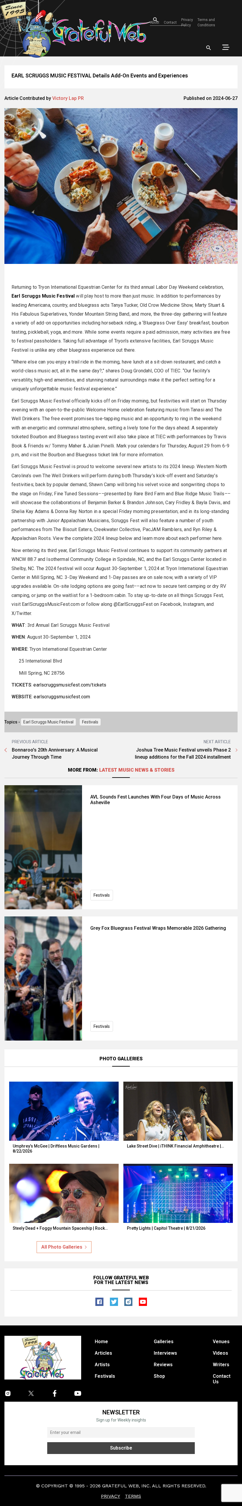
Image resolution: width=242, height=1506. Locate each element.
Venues (221, 1341)
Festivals (90, 722)
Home (101, 1341)
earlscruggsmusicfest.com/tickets (69, 685)
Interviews (165, 1353)
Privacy (110, 1496)
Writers (221, 1364)
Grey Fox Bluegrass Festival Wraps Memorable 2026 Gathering (158, 928)
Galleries (164, 1341)
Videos (220, 1353)
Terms (133, 1496)
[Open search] (208, 47)
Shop (159, 1376)
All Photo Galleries (61, 1247)
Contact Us (221, 1379)
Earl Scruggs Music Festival (48, 722)
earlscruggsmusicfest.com (62, 697)
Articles (103, 1353)
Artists (102, 1364)
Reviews (163, 1364)
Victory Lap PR (68, 98)
